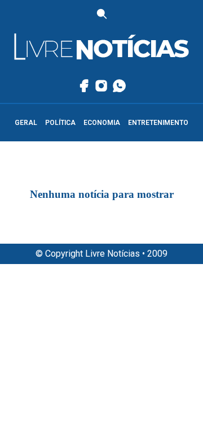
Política (60, 123)
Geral (26, 123)
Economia (101, 123)
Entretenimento (158, 123)
